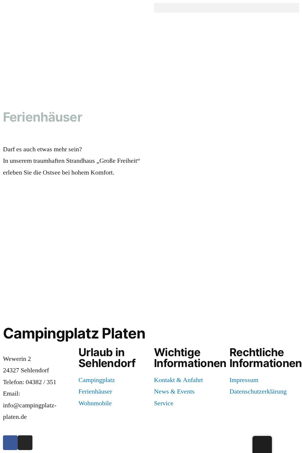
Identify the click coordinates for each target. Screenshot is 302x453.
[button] (226, 8)
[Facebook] (10, 442)
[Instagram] (25, 442)
